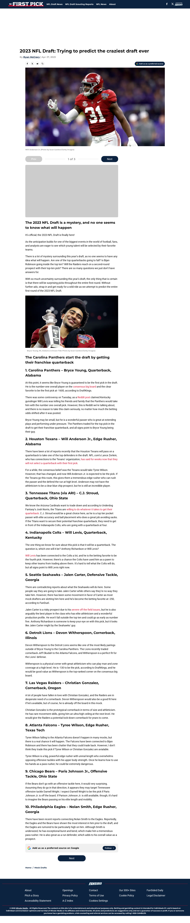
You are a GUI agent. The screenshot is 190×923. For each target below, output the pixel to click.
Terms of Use (96, 895)
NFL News (101, 4)
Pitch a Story (32, 895)
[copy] (42, 64)
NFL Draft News (54, 4)
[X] (172, 4)
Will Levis (30, 555)
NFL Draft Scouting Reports (79, 4)
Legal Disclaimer (156, 895)
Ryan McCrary (31, 57)
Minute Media (22, 908)
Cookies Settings (98, 900)
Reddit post (83, 397)
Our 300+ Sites (127, 890)
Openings (67, 890)
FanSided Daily (155, 890)
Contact (93, 890)
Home (28, 867)
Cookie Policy (126, 895)
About (112, 4)
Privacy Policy (70, 895)
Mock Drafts (40, 867)
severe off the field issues (85, 609)
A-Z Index (67, 900)
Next (109, 159)
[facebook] (166, 4)
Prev (33, 159)
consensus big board (84, 386)
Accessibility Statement (38, 900)
